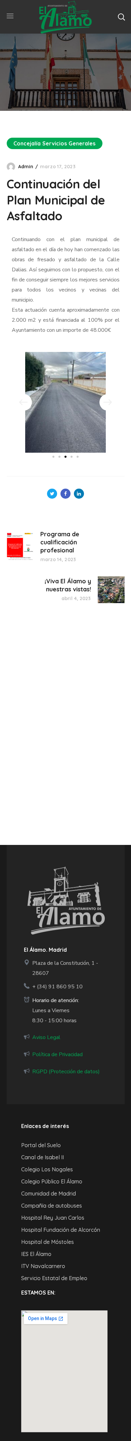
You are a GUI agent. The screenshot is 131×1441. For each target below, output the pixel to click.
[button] (121, 17)
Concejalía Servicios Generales (54, 143)
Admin (26, 167)
